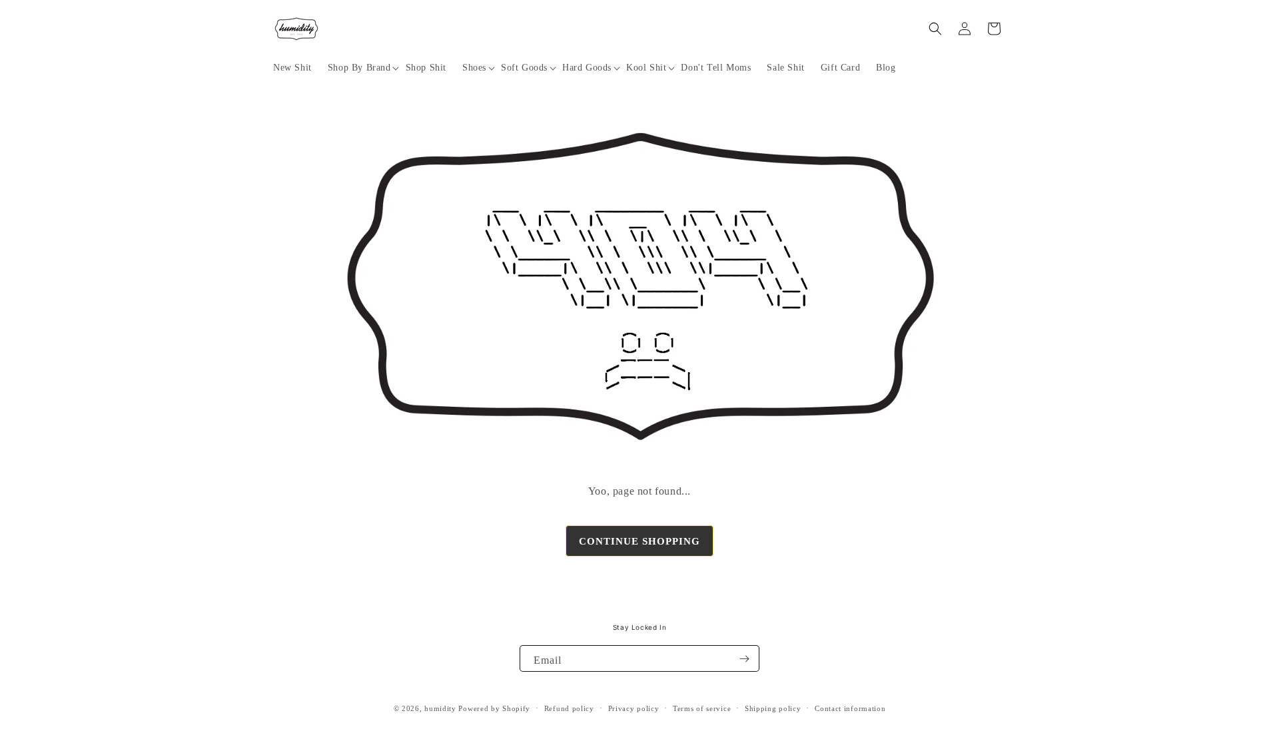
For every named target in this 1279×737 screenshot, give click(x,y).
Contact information (850, 708)
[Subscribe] (744, 658)
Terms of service (702, 708)
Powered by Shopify (494, 708)
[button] (359, 68)
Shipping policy (773, 708)
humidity (440, 708)
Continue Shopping (639, 541)
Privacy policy (633, 708)
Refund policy (569, 708)
